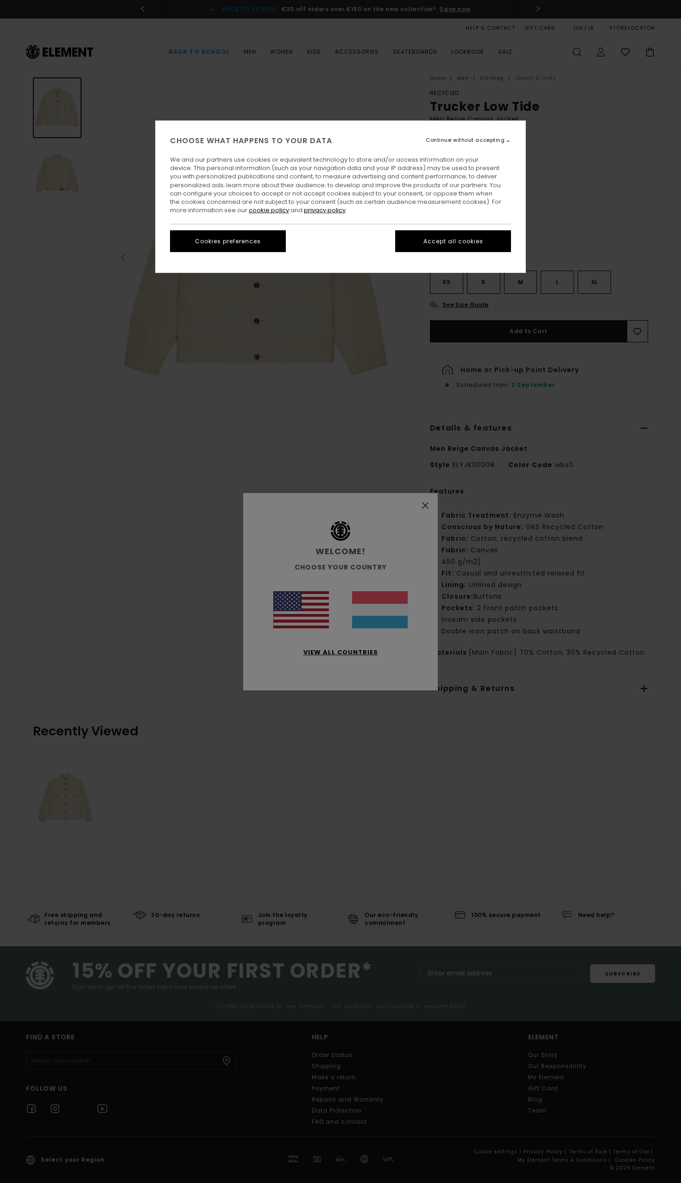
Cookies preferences (228, 241)
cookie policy (269, 210)
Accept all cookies (453, 241)
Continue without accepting (465, 140)
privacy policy (325, 210)
